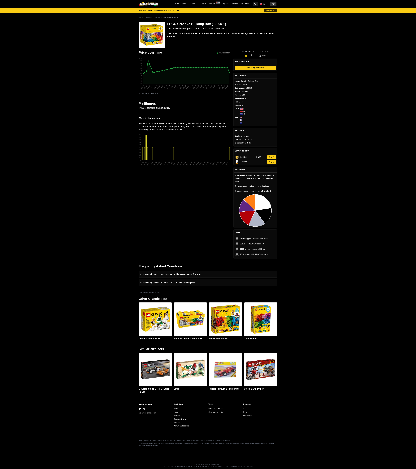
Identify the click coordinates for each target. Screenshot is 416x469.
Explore (177, 4)
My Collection (246, 4)
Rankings (194, 4)
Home (141, 17)
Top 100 (225, 4)
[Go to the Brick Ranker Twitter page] (140, 409)
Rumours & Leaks (180, 419)
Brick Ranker (145, 404)
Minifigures (247, 415)
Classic (157, 17)
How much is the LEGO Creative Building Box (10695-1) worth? (172, 274)
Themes (185, 4)
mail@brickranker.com (147, 413)
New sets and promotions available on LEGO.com (159, 10)
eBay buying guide (215, 412)
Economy (234, 4)
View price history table (149, 93)
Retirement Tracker (215, 408)
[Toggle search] (255, 4)
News (176, 408)
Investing (177, 412)
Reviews (177, 415)
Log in (273, 4)
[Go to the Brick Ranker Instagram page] (144, 409)
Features (177, 422)
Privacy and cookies (181, 426)
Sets (245, 412)
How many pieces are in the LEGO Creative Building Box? (169, 283)
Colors (203, 4)
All (244, 408)
